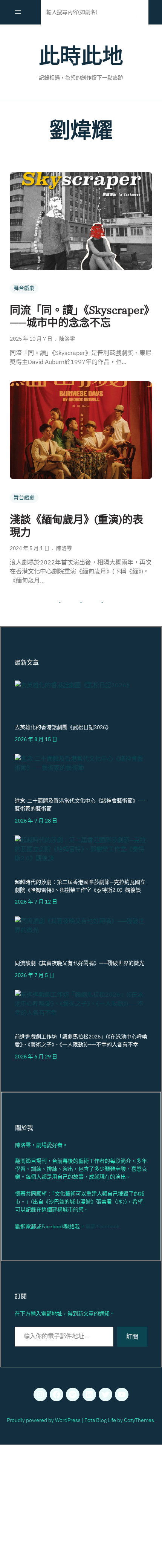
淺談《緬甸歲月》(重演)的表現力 (76, 525)
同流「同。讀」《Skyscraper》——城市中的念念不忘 (79, 316)
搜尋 (135, 12)
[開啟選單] (18, 12)
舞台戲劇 (24, 287)
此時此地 (81, 55)
